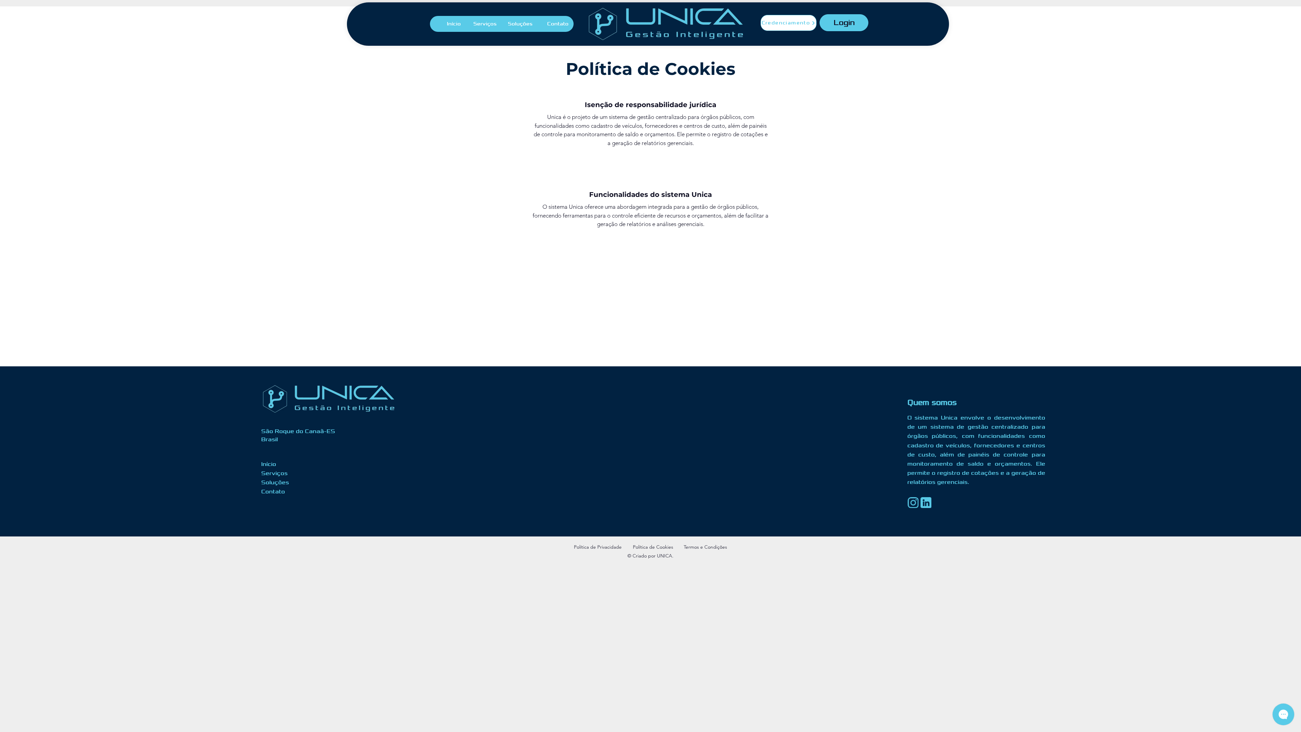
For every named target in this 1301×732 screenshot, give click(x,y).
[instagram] (913, 502)
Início (268, 464)
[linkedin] (926, 502)
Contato (273, 491)
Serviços (274, 473)
